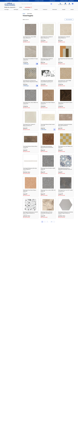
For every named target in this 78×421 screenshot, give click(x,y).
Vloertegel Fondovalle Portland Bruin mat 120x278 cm (65, 125)
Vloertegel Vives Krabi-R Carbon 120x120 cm (65, 103)
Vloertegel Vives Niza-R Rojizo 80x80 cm (29, 191)
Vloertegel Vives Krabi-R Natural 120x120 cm (48, 103)
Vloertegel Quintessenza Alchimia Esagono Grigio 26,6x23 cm (65, 213)
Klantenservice (60, 4)
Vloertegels (6, 9)
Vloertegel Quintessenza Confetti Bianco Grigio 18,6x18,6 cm (30, 213)
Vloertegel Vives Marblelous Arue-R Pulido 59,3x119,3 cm (47, 81)
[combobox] (36, 4)
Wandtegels (16, 9)
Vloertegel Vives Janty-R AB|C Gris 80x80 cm (48, 191)
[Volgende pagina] (54, 222)
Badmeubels (54, 9)
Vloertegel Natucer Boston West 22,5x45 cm (30, 147)
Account (69, 4)
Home (24, 13)
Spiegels (63, 9)
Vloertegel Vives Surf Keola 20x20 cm (65, 59)
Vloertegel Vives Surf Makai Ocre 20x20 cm (65, 147)
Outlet (20, 7)
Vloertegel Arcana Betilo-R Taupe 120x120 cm (30, 59)
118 (51, 221)
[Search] (51, 4)
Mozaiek (36, 9)
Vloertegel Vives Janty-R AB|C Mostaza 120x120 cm (64, 81)
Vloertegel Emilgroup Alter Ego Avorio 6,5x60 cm (30, 169)
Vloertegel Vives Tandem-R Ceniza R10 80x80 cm (47, 59)
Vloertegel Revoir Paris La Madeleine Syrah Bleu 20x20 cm (65, 169)
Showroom (65, 4)
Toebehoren (45, 9)
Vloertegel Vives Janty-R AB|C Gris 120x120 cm (30, 103)
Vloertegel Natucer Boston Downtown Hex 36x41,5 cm (46, 213)
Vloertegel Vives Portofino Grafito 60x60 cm (48, 169)
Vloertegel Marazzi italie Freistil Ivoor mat (48, 125)
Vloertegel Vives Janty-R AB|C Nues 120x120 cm (29, 37)
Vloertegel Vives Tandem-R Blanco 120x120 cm (47, 37)
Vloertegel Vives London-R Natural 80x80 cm (64, 37)
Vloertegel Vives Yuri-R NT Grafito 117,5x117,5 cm (65, 191)
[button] (73, 4)
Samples (72, 9)
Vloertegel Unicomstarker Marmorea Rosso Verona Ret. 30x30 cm (47, 147)
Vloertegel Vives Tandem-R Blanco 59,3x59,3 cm (29, 125)
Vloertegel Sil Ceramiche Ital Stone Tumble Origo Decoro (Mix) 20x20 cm (30, 81)
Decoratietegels (26, 9)
